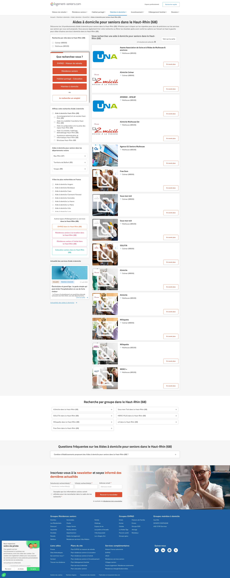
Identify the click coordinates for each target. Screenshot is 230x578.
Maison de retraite (59, 12)
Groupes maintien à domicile (166, 516)
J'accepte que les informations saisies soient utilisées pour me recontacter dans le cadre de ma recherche (72, 494)
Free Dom (124, 171)
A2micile (123, 270)
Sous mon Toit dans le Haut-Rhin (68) (132, 409)
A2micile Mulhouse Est (129, 121)
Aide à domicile (76, 17)
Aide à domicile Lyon (63, 211)
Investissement (137, 12)
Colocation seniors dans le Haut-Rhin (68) (69, 251)
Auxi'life (156, 520)
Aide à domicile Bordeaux (65, 188)
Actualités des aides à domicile (62, 303)
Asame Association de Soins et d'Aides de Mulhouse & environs (142, 49)
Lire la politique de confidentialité (12, 562)
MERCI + (123, 369)
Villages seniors (110, 562)
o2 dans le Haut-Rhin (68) (128, 422)
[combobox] (61, 487)
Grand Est (86, 17)
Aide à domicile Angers (64, 184)
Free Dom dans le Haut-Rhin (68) (66, 428)
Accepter (33, 569)
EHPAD (107, 553)
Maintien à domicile (117, 12)
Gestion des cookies (56, 575)
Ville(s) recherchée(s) (83, 483)
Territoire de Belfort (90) (63, 162)
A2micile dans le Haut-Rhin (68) (65, 409)
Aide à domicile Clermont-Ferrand (68, 194)
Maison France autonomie (114, 549)
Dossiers (174, 12)
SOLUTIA (123, 245)
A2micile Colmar (127, 72)
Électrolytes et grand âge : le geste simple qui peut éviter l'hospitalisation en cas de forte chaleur (69, 289)
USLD (107, 556)
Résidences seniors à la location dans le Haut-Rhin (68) (69, 234)
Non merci (8, 569)
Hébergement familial (157, 12)
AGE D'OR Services (160, 526)
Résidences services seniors (114, 559)
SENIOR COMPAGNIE (160, 523)
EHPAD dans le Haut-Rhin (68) (70, 226)
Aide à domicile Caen (63, 191)
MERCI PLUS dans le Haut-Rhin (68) (132, 416)
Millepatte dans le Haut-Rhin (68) (66, 422)
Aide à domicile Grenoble (65, 198)
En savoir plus (171, 64)
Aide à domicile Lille (63, 208)
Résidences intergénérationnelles (116, 569)
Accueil (52, 17)
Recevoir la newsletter (108, 495)
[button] (4, 575)
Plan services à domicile (79, 565)
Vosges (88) (58, 169)
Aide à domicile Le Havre (64, 201)
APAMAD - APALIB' (128, 97)
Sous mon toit (126, 195)
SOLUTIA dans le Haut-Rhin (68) (66, 416)
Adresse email (104, 483)
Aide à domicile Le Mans (64, 205)
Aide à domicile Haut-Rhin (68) (67, 113)
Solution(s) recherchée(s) (60, 483)
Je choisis (21, 569)
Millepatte (124, 319)
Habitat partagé (98, 12)
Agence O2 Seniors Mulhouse (132, 146)
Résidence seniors (79, 12)
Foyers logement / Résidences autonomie (119, 565)
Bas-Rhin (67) (59, 156)
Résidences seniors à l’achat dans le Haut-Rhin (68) (70, 242)
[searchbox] (62, 486)
